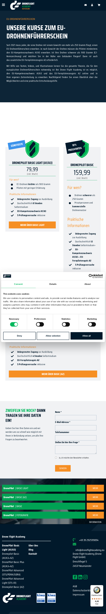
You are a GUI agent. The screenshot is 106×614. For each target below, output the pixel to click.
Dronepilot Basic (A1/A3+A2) (10, 556)
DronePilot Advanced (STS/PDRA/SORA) (13, 572)
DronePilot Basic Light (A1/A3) (10, 547)
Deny (19, 336)
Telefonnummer (62, 432)
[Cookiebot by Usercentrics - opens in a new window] (91, 276)
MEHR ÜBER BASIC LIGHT (32, 225)
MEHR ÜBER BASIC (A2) (53, 374)
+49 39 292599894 (88, 540)
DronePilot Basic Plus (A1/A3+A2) (13, 564)
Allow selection (53, 336)
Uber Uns (33, 545)
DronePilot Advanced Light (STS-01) (13, 580)
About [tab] (87, 284)
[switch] (40, 324)
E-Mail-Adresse (62, 422)
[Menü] (101, 586)
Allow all (86, 336)
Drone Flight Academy (13, 536)
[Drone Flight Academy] (22, 5)
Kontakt (33, 554)
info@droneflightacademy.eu (89, 550)
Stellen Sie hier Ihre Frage (67, 442)
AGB (75, 586)
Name (58, 412)
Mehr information (95, 489)
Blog (31, 549)
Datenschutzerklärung (84, 590)
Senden (63, 468)
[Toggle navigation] (3, 4)
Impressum (79, 594)
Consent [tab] (18, 284)
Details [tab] (53, 284)
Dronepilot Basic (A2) (13, 587)
